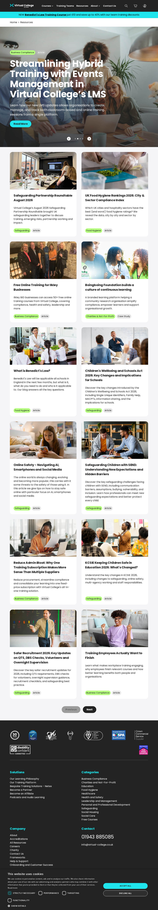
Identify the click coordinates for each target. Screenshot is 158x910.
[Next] (89, 138)
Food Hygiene (89, 790)
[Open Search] (126, 5)
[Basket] (135, 5)
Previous (71, 709)
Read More (21, 124)
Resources (82, 5)
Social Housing (90, 812)
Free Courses (89, 819)
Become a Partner (21, 790)
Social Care (88, 816)
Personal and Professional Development (105, 804)
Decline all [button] (125, 893)
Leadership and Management (99, 801)
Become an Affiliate (22, 793)
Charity (14, 850)
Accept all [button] (125, 886)
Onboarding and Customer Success (31, 865)
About (94, 5)
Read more (13, 888)
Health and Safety (92, 797)
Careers (15, 846)
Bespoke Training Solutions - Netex (31, 786)
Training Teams (65, 5)
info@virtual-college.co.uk (97, 844)
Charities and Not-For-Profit (98, 782)
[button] (53, 906)
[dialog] (79, 889)
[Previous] (68, 138)
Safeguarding (89, 808)
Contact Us (109, 5)
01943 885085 (97, 836)
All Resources (18, 842)
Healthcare (88, 793)
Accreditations (19, 839)
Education (87, 786)
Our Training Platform (23, 782)
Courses (46, 5)
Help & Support (19, 861)
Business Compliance (94, 779)
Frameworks (17, 857)
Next (90, 709)
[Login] (144, 5)
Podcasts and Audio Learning (27, 797)
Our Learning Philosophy (24, 779)
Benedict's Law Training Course (45, 15)
